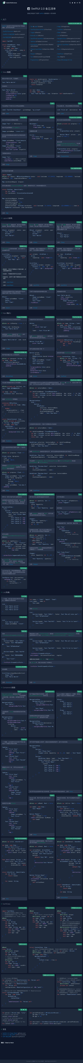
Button (32, 35)
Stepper (32, 54)
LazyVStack (38, 49)
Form (71, 791)
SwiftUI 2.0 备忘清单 (8, 34)
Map (58, 57)
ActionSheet (33, 44)
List (58, 35)
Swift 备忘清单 (7, 37)
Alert (58, 41)
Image (59, 26)
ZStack (63, 242)
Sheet (35, 834)
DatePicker (60, 54)
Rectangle (65, 60)
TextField (33, 29)
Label (35, 26)
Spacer (8, 308)
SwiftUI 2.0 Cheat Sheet (10, 1033)
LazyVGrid (33, 38)
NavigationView (61, 38)
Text (31, 26)
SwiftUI (41, 13)
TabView (32, 41)
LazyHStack (65, 44)
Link (36, 35)
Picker (59, 49)
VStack (32, 49)
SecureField (40, 29)
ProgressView (34, 60)
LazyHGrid (40, 38)
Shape (59, 60)
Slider (59, 32)
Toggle (32, 32)
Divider (35, 308)
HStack (59, 44)
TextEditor (60, 29)
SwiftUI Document (8, 31)
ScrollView (9, 682)
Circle (70, 60)
